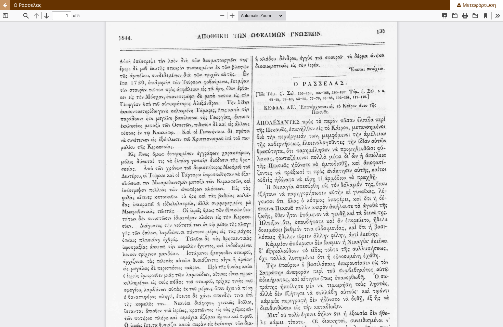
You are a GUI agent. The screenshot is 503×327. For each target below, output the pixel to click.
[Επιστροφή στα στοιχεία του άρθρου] (5, 5)
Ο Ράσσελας (27, 5)
